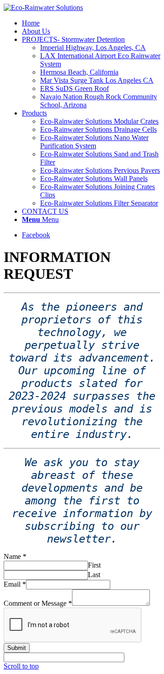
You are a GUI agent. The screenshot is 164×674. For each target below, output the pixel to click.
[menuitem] (31, 23)
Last (94, 574)
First (94, 565)
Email (15, 584)
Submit (16, 647)
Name (15, 556)
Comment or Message (38, 603)
